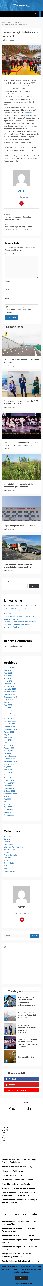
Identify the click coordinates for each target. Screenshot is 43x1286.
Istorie (6, 852)
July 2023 (7, 767)
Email (7, 290)
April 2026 (8, 678)
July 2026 (7, 670)
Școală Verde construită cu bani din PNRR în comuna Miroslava (21, 384)
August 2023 (9, 764)
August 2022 (9, 796)
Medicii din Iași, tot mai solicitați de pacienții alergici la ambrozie (21, 467)
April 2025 (8, 710)
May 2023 (8, 772)
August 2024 (9, 732)
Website (8, 298)
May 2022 (8, 804)
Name (8, 281)
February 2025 (9, 716)
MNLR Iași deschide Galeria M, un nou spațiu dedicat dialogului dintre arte (10, 1001)
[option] (21, 1002)
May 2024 (8, 740)
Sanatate (7, 858)
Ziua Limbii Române (11, 627)
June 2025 (8, 705)
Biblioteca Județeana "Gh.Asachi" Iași (17, 1166)
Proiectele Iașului (10, 855)
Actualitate (8, 836)
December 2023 (10, 753)
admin (5, 40)
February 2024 (9, 748)
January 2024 (9, 751)
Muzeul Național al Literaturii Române (17, 1180)
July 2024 (7, 735)
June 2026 (8, 673)
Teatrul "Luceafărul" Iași (12, 1175)
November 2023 (10, 756)
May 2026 (8, 676)
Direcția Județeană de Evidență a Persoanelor (21, 1261)
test (5, 866)
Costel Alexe (28, 113)
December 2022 (10, 786)
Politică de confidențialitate (21, 1283)
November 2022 (10, 788)
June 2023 (8, 769)
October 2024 (9, 727)
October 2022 (9, 791)
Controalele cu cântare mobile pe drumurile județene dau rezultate (21, 547)
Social (6, 860)
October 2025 (9, 694)
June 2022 (8, 802)
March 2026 (8, 681)
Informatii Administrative (13, 847)
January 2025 (9, 718)
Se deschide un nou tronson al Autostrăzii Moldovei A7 (21, 343)
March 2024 (8, 745)
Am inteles (21, 1278)
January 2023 (9, 783)
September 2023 (10, 761)
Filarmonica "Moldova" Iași (12, 1171)
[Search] (35, 14)
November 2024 (10, 724)
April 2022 (8, 807)
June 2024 (8, 737)
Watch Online (40, 14)
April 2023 (8, 775)
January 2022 (9, 815)
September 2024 (10, 729)
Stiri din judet (9, 863)
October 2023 (9, 759)
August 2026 (9, 667)
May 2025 (8, 708)
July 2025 (7, 702)
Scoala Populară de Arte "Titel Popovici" (18, 1188)
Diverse (7, 842)
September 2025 (10, 697)
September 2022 (10, 794)
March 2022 (8, 810)
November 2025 (10, 692)
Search (6, 582)
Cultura (7, 839)
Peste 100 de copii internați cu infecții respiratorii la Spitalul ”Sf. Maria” (18, 226)
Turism (6, 868)
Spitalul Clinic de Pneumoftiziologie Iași (18, 1235)
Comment (9, 254)
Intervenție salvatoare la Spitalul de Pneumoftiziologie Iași (17, 217)
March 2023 (8, 777)
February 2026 (9, 684)
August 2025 (9, 700)
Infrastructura (9, 850)
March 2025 (8, 713)
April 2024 (8, 743)
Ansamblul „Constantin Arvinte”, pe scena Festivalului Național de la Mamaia (21, 426)
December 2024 (10, 721)
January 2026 (9, 686)
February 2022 (9, 812)
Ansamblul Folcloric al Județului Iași (16, 1184)
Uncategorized (9, 871)
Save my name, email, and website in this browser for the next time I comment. (21, 309)
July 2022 (7, 799)
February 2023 (9, 780)
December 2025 (10, 689)
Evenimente (8, 844)
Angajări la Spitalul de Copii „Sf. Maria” (21, 508)
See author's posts (21, 197)
